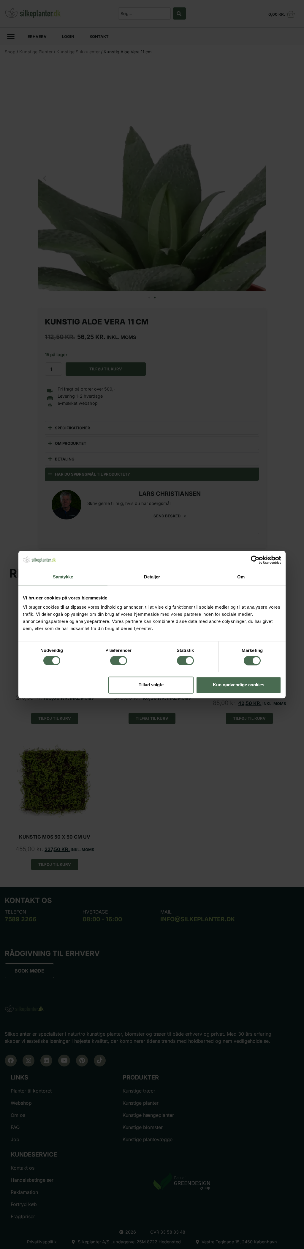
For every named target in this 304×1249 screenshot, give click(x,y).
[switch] (118, 660)
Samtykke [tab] (63, 576)
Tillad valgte (151, 684)
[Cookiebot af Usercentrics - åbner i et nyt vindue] (255, 559)
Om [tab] (241, 576)
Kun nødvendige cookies (238, 684)
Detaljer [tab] (152, 576)
